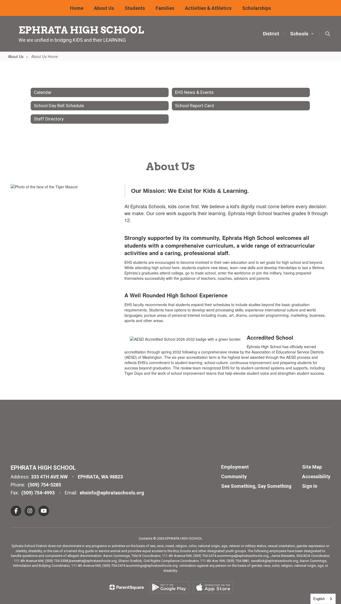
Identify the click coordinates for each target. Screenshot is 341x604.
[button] (302, 33)
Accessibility (316, 476)
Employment (235, 467)
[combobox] (323, 599)
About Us (15, 56)
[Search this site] (327, 33)
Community (234, 476)
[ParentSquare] (126, 587)
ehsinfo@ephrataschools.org (112, 492)
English (319, 598)
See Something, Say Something (256, 486)
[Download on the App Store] (213, 587)
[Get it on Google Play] (169, 587)
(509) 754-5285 (44, 485)
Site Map (312, 467)
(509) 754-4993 (38, 492)
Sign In (309, 486)
